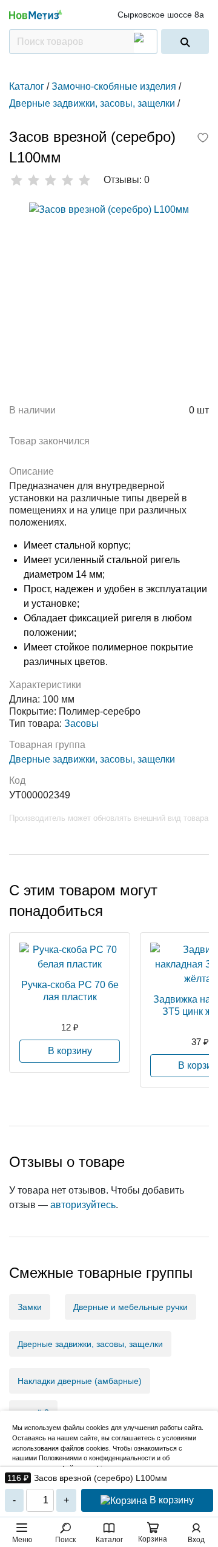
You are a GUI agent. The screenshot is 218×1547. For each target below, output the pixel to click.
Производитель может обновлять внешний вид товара (108, 818)
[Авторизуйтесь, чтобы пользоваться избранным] (203, 139)
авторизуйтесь (83, 1205)
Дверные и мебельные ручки (130, 1307)
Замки (30, 1307)
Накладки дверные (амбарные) (80, 1381)
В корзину (170, 1500)
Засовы (81, 723)
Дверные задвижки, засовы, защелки (92, 759)
